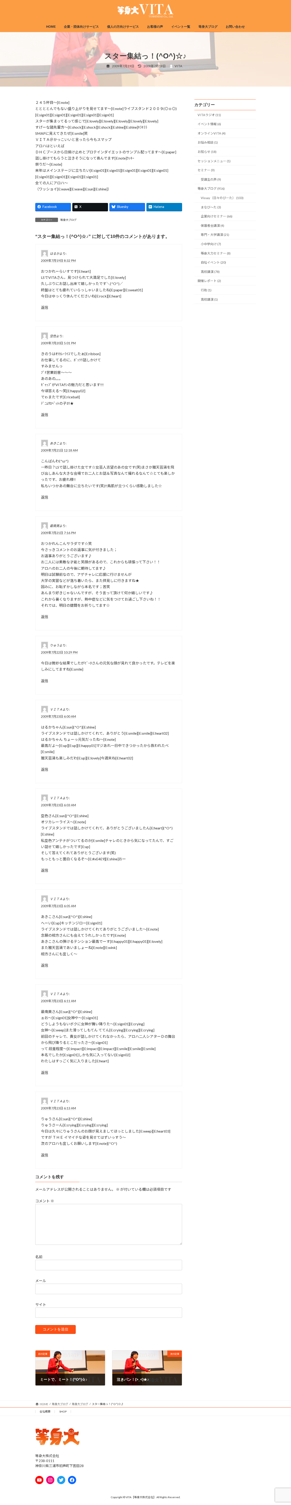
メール (40, 1280)
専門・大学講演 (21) (215, 235)
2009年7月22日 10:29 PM (59, 652)
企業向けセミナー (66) (216, 216)
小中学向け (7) (211, 244)
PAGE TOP (279, 1455)
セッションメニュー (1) (214, 161)
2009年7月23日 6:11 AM (58, 1001)
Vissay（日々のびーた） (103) (222, 198)
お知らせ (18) (207, 152)
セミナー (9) (206, 170)
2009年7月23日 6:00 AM (58, 716)
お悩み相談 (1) (208, 143)
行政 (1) (206, 290)
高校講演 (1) (209, 299)
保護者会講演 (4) (212, 225)
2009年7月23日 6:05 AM (58, 906)
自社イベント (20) (213, 262)
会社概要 (45, 1411)
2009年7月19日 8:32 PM (58, 260)
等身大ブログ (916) (211, 189)
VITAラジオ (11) (209, 115)
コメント (44, 1201)
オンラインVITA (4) (212, 133)
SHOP (63, 1411)
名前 (39, 1257)
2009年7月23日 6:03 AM (58, 805)
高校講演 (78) (210, 272)
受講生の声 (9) (211, 179)
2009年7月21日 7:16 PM (58, 533)
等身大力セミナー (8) (216, 253)
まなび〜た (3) (211, 207)
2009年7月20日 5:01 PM (58, 343)
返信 (44, 307)
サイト (40, 1304)
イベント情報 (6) (209, 124)
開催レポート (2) (209, 281)
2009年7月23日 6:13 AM (58, 1108)
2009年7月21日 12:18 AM (59, 450)
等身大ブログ (68, 220)
